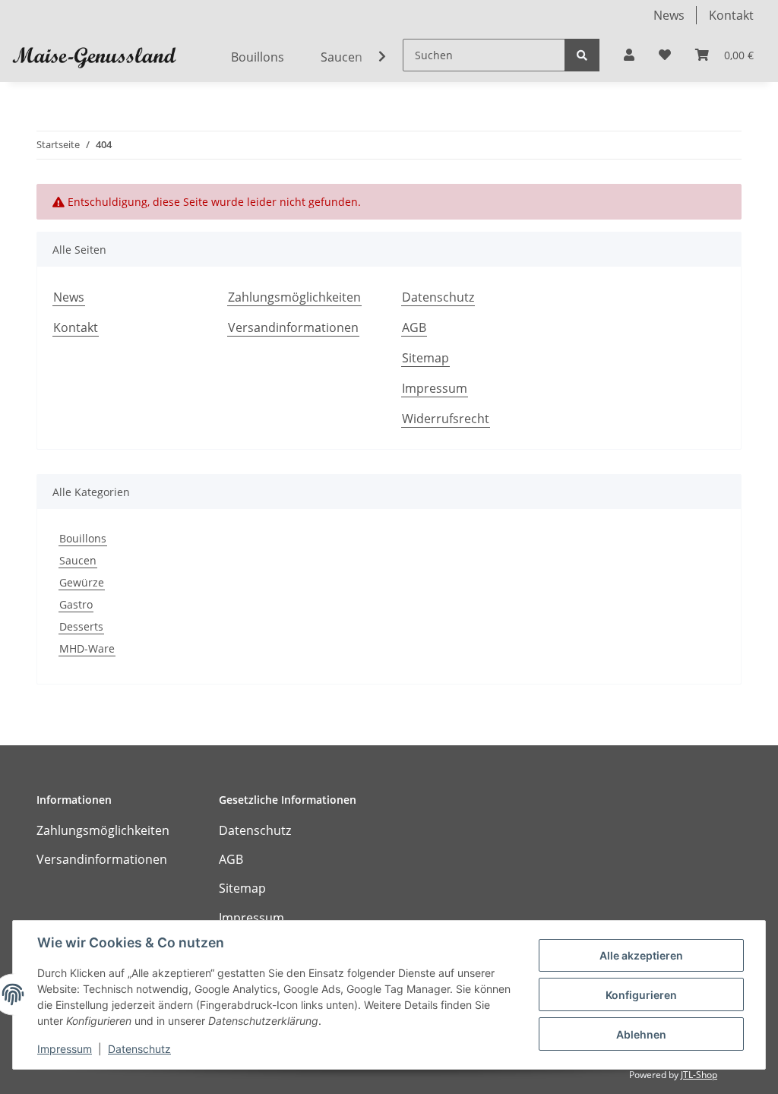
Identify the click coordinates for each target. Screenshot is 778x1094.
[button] (629, 54)
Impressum (434, 388)
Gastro (76, 604)
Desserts (81, 626)
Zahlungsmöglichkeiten (294, 297)
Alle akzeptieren (641, 955)
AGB (414, 327)
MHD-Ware (87, 648)
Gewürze (81, 582)
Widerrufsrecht (445, 418)
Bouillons (82, 538)
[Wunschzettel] (665, 54)
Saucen (77, 560)
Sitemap (425, 357)
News (669, 15)
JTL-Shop (699, 1074)
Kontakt (731, 15)
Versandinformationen (293, 327)
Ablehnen (641, 1034)
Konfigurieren (641, 994)
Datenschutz (438, 297)
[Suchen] (582, 55)
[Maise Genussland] (94, 56)
